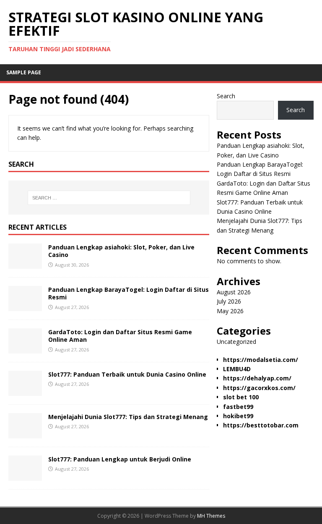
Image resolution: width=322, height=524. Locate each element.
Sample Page (23, 72)
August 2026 (234, 292)
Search (226, 96)
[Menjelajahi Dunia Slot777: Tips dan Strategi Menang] (25, 434)
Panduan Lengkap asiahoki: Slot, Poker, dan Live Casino (121, 251)
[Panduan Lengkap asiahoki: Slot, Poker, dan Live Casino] (25, 264)
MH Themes (211, 515)
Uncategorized (236, 342)
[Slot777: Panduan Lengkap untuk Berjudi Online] (25, 476)
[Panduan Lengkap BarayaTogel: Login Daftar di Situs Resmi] (25, 306)
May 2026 (230, 311)
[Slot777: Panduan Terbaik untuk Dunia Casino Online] (25, 391)
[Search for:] (108, 198)
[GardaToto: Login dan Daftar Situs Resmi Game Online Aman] (25, 349)
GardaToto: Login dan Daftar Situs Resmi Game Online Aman (120, 335)
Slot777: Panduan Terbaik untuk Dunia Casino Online (127, 374)
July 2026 (229, 301)
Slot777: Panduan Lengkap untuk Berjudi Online (119, 459)
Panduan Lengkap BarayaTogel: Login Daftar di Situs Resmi (128, 293)
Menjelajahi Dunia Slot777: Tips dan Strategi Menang (128, 417)
